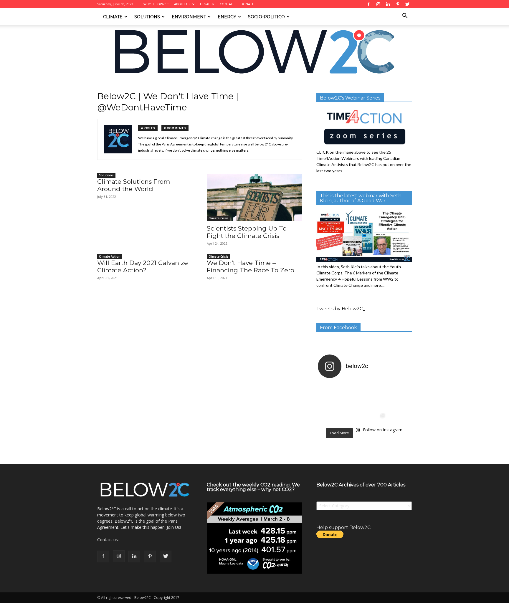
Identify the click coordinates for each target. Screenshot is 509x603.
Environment (189, 16)
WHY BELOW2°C (155, 4)
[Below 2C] (254, 51)
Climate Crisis (219, 218)
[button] (405, 16)
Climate (113, 16)
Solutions (147, 16)
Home (102, 87)
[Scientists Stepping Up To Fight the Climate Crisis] (254, 197)
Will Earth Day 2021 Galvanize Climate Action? (142, 266)
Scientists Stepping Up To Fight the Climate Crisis (247, 232)
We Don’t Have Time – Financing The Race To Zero (250, 266)
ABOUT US (182, 4)
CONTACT (227, 4)
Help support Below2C (343, 527)
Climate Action (109, 256)
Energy (227, 16)
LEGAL (205, 4)
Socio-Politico (266, 16)
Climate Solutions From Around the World (133, 185)
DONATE (247, 4)
